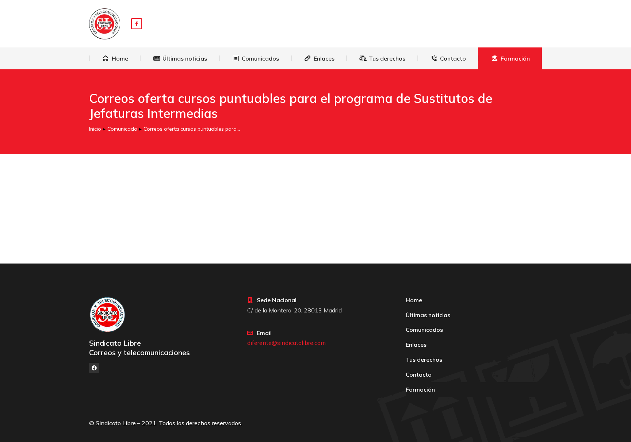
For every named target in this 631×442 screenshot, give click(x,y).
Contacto (419, 374)
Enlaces (416, 344)
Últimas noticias (428, 315)
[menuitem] (115, 58)
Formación (420, 389)
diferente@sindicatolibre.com (286, 342)
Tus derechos (424, 359)
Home (414, 300)
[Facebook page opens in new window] (136, 23)
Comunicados (424, 329)
